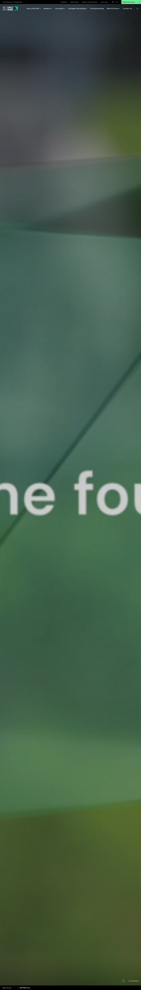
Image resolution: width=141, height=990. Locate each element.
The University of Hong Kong (12, 2)
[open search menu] (137, 9)
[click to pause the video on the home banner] (123, 981)
